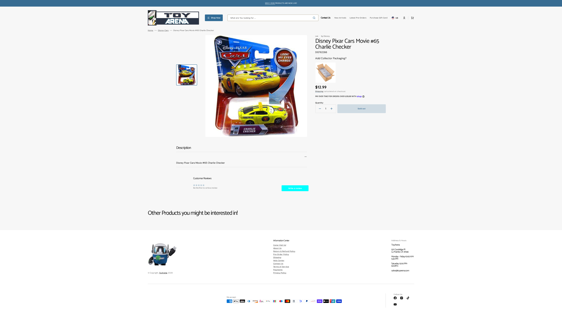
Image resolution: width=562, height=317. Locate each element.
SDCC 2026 (270, 3)
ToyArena (163, 273)
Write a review (295, 188)
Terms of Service (281, 266)
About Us (277, 248)
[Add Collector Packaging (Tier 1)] (325, 72)
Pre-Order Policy (281, 254)
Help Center (278, 260)
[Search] (314, 18)
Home (150, 30)
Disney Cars (163, 30)
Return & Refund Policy (284, 251)
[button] (404, 18)
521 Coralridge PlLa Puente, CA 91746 (399, 251)
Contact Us (278, 263)
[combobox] (272, 18)
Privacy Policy (279, 273)
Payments (277, 270)
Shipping (319, 91)
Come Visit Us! (279, 245)
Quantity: (319, 103)
